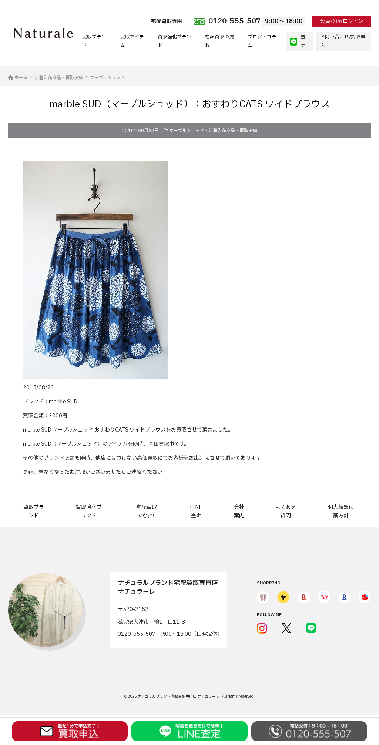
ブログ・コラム (262, 41)
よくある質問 (285, 511)
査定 (303, 41)
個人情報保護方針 (341, 511)
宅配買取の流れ (219, 41)
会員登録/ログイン (341, 21)
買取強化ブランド (174, 41)
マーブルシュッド (186, 130)
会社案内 (239, 511)
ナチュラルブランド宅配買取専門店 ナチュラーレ (178, 696)
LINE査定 (196, 511)
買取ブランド (94, 41)
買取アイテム (132, 41)
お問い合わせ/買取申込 (342, 41)
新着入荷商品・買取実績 (232, 130)
